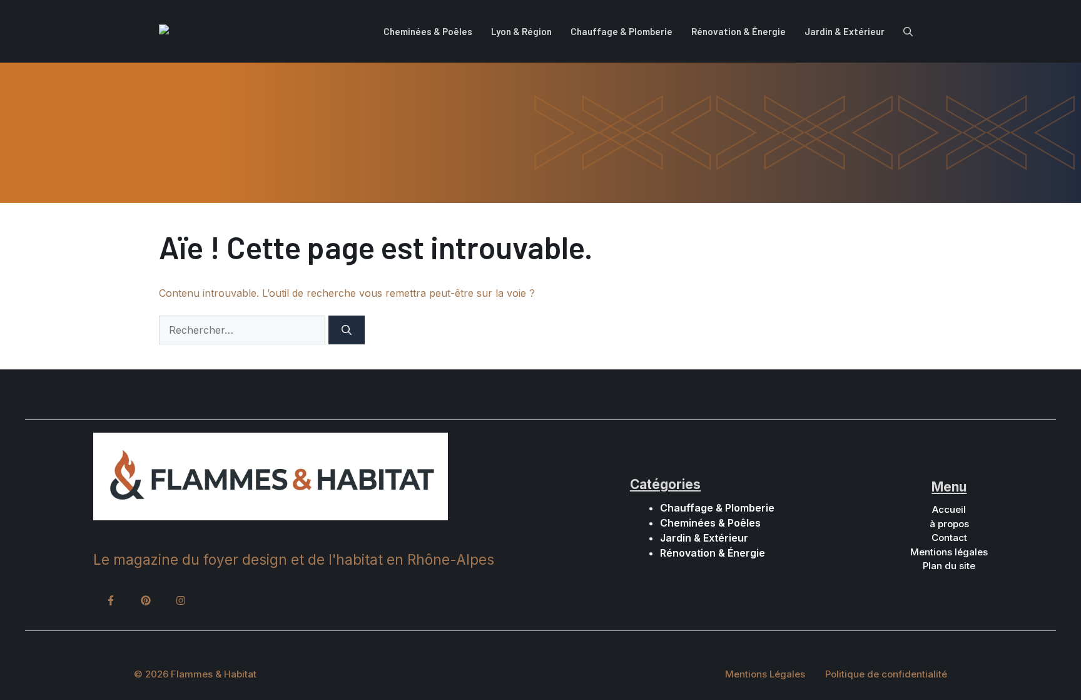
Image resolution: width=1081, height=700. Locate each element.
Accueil (949, 509)
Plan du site (949, 566)
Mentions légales (949, 552)
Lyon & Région (521, 31)
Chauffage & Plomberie (621, 31)
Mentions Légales (765, 674)
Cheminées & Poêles (427, 31)
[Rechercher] (346, 330)
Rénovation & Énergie (738, 31)
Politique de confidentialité (886, 674)
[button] (908, 31)
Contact (949, 537)
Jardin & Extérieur (844, 31)
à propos (949, 524)
